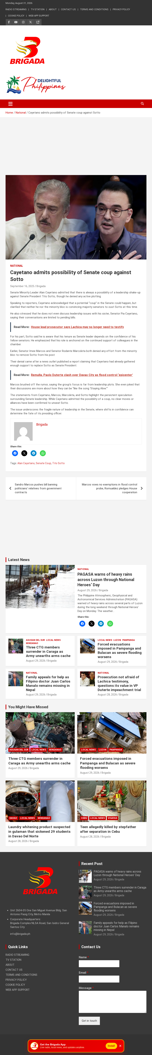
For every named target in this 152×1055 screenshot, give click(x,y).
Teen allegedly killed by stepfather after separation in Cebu (108, 829)
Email (83, 972)
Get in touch (89, 1020)
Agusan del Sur (35, 640)
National (16, 265)
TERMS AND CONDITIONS (94, 9)
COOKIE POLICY (16, 15)
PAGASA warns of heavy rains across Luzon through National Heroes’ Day (105, 579)
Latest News (19, 560)
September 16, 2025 (22, 286)
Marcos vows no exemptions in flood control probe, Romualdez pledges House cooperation (109, 488)
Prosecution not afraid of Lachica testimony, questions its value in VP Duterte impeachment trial (119, 683)
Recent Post (92, 863)
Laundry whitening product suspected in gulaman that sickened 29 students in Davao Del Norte (39, 831)
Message (86, 988)
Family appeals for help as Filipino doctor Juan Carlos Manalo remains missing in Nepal (48, 683)
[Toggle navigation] (10, 103)
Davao (13, 818)
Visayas (112, 818)
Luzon (117, 640)
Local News (53, 640)
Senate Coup (43, 463)
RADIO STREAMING (16, 9)
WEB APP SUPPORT (39, 15)
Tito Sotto (58, 463)
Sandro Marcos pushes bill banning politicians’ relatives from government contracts (38, 488)
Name (84, 957)
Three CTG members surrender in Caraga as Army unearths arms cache (48, 651)
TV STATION (37, 9)
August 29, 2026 (87, 590)
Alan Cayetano (26, 463)
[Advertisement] (76, 149)
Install (111, 1045)
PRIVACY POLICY (121, 9)
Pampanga (128, 640)
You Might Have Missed (28, 707)
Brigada (41, 286)
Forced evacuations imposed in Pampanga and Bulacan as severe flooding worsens (120, 650)
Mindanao (32, 643)
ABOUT (53, 9)
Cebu (84, 818)
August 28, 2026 (107, 694)
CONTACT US (68, 9)
